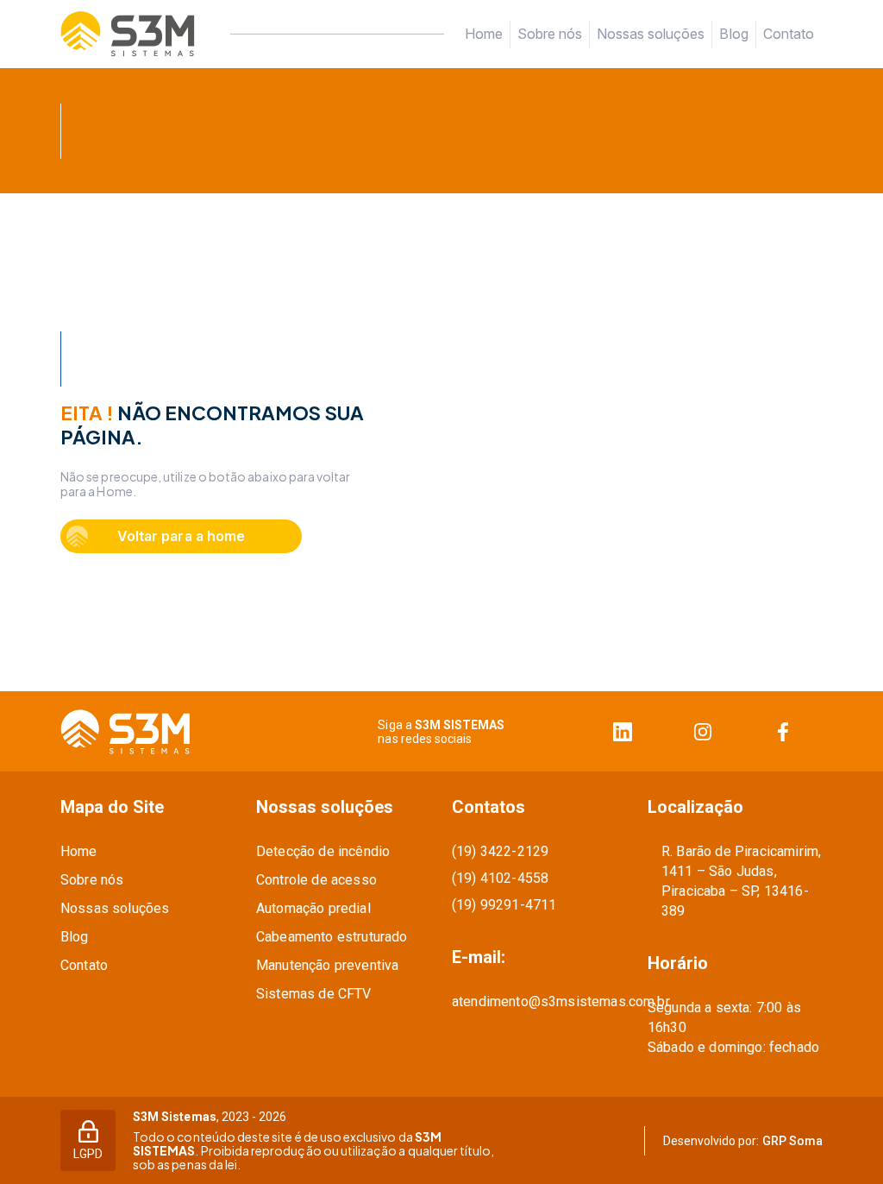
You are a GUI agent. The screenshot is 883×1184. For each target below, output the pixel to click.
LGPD (88, 1154)
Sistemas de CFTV (314, 994)
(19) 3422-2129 (500, 851)
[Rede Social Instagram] (702, 731)
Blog (733, 33)
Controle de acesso (316, 880)
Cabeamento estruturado (332, 937)
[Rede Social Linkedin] (622, 731)
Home (484, 33)
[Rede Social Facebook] (782, 731)
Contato (788, 34)
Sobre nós (549, 33)
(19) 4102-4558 (500, 878)
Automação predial (313, 908)
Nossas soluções (651, 33)
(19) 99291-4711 (504, 905)
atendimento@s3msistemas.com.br (539, 1001)
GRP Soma (792, 1141)
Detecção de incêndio (323, 851)
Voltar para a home (180, 536)
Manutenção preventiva (327, 965)
